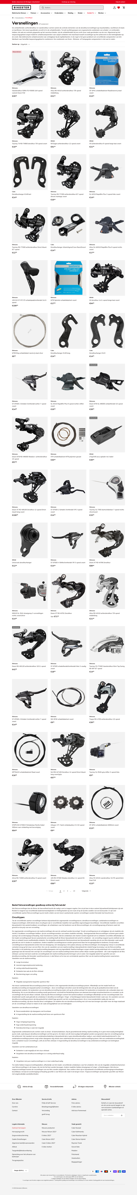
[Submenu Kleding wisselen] (75, 13)
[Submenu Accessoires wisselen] (51, 13)
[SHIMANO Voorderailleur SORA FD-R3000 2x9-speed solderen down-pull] (30, 68)
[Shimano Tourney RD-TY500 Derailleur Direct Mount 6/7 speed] (30, 225)
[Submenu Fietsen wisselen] (38, 13)
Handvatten (76, 1158)
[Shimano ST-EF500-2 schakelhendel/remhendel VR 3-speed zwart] (68, 487)
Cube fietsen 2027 (48, 1139)
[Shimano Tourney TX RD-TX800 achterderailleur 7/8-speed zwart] (30, 121)
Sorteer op (15, 44)
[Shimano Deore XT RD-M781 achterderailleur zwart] (68, 591)
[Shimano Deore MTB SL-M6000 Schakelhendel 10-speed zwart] (107, 381)
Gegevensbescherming (20, 1135)
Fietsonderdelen (19, 17)
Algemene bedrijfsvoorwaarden (23, 1143)
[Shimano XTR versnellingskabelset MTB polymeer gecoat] (68, 434)
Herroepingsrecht (18, 1132)
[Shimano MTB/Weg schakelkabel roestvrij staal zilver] (30, 331)
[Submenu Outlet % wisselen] (95, 13)
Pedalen (74, 1150)
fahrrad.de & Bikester (21, 1188)
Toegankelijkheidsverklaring (22, 1150)
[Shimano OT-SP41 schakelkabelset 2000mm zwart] (107, 803)
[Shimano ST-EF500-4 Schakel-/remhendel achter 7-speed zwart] (30, 697)
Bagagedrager (77, 1162)
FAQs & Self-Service (49, 1103)
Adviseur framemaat (79, 1110)
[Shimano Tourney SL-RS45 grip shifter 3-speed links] (107, 750)
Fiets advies (76, 1103)
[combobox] (72, 7)
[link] (50, 891)
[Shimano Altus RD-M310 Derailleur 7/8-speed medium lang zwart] (68, 68)
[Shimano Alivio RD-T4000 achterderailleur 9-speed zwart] (30, 856)
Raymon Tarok (77, 1143)
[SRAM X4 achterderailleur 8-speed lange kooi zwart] (107, 121)
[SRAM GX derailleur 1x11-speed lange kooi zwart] (107, 278)
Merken (101, 13)
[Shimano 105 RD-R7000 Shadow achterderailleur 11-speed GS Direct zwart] (68, 856)
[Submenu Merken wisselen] (105, 13)
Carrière (15, 1107)
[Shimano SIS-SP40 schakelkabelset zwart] (68, 697)
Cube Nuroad (76, 1128)
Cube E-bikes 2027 (48, 1143)
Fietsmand (75, 1154)
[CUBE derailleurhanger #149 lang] (68, 331)
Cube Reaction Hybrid (79, 1135)
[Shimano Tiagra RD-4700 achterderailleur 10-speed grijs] (107, 697)
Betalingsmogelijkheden (50, 1107)
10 (74, 891)
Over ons (15, 1103)
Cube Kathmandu (78, 1132)
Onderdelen (59, 13)
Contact (15, 1110)
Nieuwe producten (48, 1128)
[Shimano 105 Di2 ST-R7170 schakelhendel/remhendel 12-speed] (30, 278)
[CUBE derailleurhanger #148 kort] (30, 172)
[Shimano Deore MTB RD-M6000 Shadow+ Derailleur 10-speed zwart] (30, 434)
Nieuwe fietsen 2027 (49, 1132)
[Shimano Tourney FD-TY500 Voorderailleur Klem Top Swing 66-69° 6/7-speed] (107, 644)
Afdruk (14, 1147)
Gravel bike (76, 1147)
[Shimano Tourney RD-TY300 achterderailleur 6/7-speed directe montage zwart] (68, 172)
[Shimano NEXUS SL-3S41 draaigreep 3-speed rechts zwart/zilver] (30, 591)
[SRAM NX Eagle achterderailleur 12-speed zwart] (68, 121)
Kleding (70, 13)
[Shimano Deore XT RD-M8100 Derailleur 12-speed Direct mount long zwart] (30, 487)
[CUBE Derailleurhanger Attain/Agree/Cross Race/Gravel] (68, 225)
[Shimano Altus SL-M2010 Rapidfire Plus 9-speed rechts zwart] (107, 225)
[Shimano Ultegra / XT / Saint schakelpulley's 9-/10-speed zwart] (68, 803)
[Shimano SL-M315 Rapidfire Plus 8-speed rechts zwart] (68, 381)
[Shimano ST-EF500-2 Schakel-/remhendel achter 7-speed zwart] (30, 381)
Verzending (46, 1110)
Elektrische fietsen (19, 13)
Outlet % (90, 13)
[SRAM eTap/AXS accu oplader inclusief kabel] (107, 434)
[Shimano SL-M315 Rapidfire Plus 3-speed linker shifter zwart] (107, 172)
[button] (119, 7)
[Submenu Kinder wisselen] (84, 13)
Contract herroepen (19, 1128)
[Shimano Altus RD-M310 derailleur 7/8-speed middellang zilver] (107, 591)
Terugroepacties (18, 1160)
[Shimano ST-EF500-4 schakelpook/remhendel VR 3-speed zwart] (68, 540)
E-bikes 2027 (46, 1135)
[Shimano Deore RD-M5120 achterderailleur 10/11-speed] (30, 644)
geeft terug (46, 1114)
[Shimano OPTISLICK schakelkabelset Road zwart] (30, 750)
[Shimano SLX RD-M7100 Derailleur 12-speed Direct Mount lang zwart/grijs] (68, 750)
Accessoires (45, 13)
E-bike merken (47, 1147)
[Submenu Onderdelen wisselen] (65, 13)
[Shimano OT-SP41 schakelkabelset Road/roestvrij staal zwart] (107, 68)
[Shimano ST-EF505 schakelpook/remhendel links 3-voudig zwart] (68, 644)
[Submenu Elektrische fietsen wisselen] (27, 13)
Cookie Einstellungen (19, 1139)
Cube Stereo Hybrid (78, 1139)
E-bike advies (76, 1107)
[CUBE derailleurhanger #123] (107, 331)
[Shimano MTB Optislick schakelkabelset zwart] (68, 278)
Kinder (80, 13)
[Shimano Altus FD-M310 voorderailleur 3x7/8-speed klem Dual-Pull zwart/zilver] (107, 856)
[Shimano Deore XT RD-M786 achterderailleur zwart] (107, 540)
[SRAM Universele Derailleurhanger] (30, 540)
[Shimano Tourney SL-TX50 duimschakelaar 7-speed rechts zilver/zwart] (107, 487)
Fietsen (33, 13)
